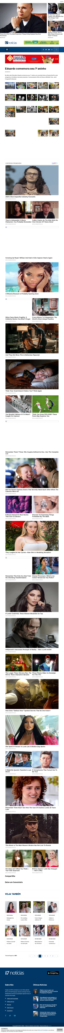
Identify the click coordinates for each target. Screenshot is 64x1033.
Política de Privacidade (12, 998)
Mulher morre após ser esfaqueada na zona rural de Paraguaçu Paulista (49, 991)
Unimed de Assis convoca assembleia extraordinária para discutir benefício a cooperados (48, 1014)
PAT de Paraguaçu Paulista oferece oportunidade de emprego (48, 1006)
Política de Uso (10, 1001)
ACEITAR (59, 1030)
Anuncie (9, 1004)
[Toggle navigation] (7, 49)
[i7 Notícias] (11, 42)
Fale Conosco (10, 1007)
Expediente (9, 1010)
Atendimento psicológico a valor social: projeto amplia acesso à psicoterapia (48, 999)
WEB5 (50, 1025)
